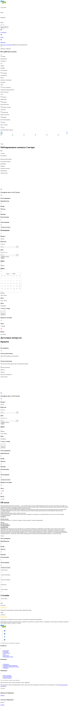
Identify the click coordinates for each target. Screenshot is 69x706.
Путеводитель (6, 653)
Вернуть (2, 702)
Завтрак (2, 372)
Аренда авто (6, 655)
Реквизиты (5, 667)
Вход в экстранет (7, 675)
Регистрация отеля (7, 676)
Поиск (11, 44)
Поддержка (5, 651)
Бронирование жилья (8, 656)
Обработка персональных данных (11, 666)
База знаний (6, 650)
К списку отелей (5, 44)
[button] (2, 132)
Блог (4, 654)
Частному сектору (7, 677)
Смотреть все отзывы (5, 227)
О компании (6, 664)
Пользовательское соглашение (10, 665)
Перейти (3, 695)
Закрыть (2, 704)
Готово (2, 258)
